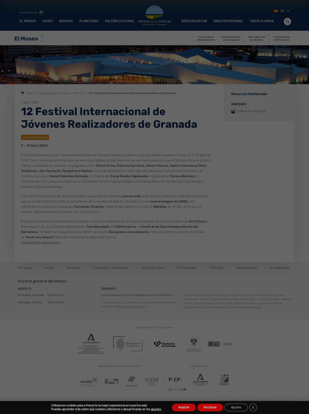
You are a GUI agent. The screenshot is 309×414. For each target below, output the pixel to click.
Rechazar (210, 407)
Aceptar (183, 407)
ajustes (156, 409)
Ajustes (236, 407)
